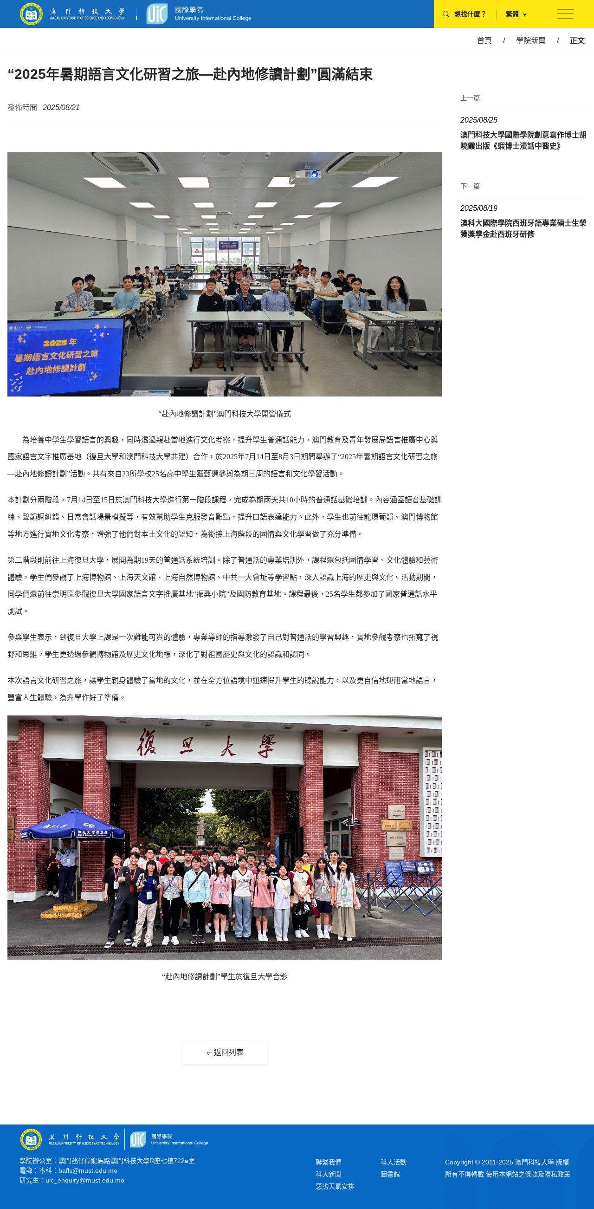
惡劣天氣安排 (335, 1186)
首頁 (484, 41)
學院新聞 (531, 41)
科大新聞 (329, 1174)
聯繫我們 (329, 1162)
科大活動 (394, 1162)
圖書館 (390, 1174)
